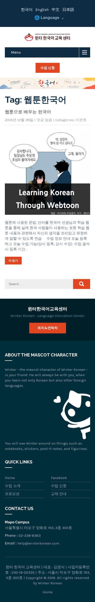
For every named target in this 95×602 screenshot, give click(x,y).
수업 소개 (12, 486)
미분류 (81, 120)
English (42, 9)
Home (10, 478)
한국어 (27, 9)
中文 (55, 9)
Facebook (59, 478)
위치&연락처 (48, 328)
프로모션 (12, 494)
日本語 (68, 9)
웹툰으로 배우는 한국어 (28, 111)
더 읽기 (13, 260)
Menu (16, 52)
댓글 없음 (44, 120)
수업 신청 (47, 67)
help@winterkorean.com (38, 543)
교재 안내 (58, 494)
